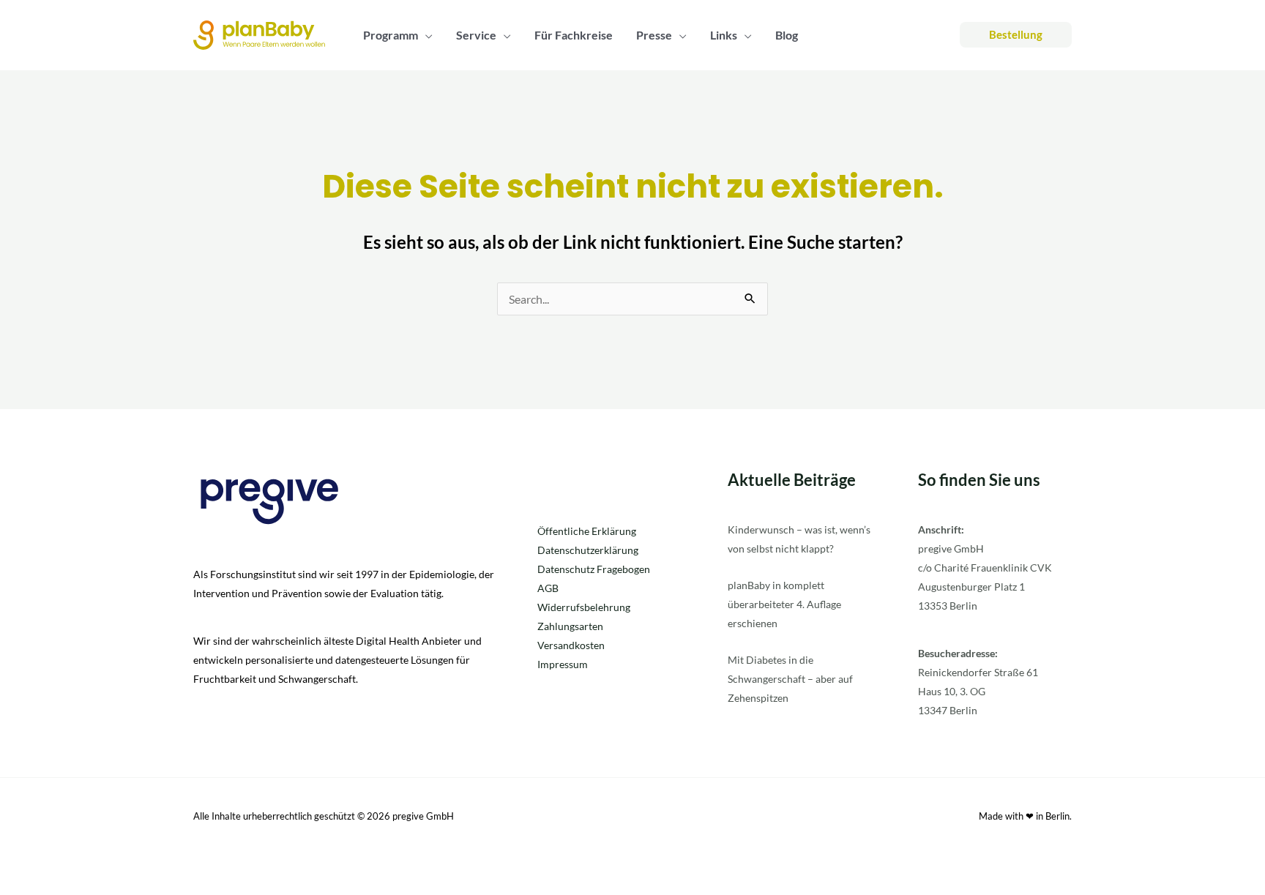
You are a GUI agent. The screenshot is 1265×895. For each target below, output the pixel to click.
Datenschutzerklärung (587, 550)
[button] (425, 35)
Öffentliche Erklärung (586, 531)
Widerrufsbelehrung (583, 607)
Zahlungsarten (570, 626)
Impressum (562, 664)
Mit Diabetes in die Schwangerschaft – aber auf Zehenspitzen (790, 679)
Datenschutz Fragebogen (593, 569)
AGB (548, 588)
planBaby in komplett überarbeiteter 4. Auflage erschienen (784, 604)
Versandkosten (571, 645)
